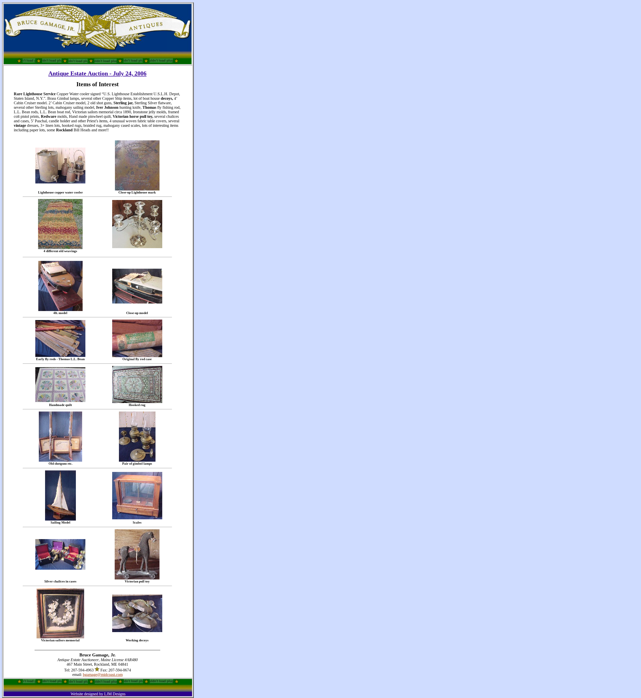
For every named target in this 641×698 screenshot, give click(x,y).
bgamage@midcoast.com (103, 674)
